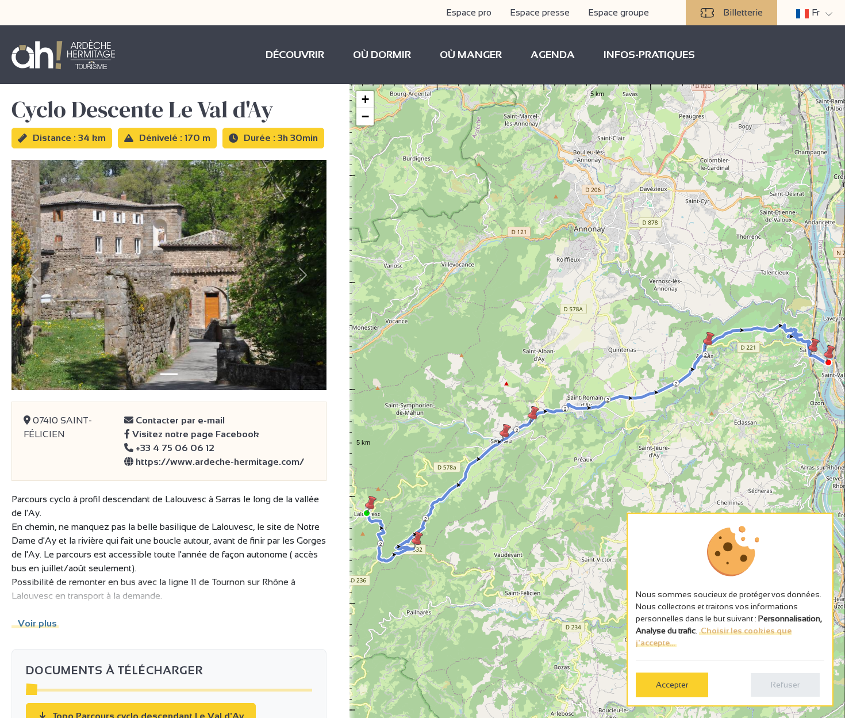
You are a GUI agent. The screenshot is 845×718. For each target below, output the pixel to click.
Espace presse (540, 12)
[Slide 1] (169, 374)
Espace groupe (618, 12)
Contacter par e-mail (179, 420)
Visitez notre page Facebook (194, 434)
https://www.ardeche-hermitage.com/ (218, 462)
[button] (370, 504)
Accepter (672, 684)
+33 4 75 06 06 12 (173, 448)
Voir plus (35, 623)
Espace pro (468, 12)
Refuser (785, 684)
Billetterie (743, 12)
